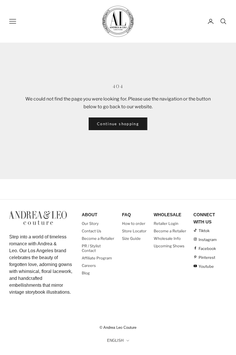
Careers (89, 265)
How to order (133, 223)
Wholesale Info (167, 238)
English (115, 340)
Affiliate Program (97, 258)
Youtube (206, 266)
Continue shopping (118, 124)
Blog (86, 273)
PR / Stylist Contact (91, 248)
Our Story (90, 223)
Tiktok (204, 230)
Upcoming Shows (169, 246)
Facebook (207, 248)
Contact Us (91, 231)
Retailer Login (166, 223)
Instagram (208, 239)
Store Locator (134, 231)
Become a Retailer (98, 238)
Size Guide (131, 238)
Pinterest (207, 257)
